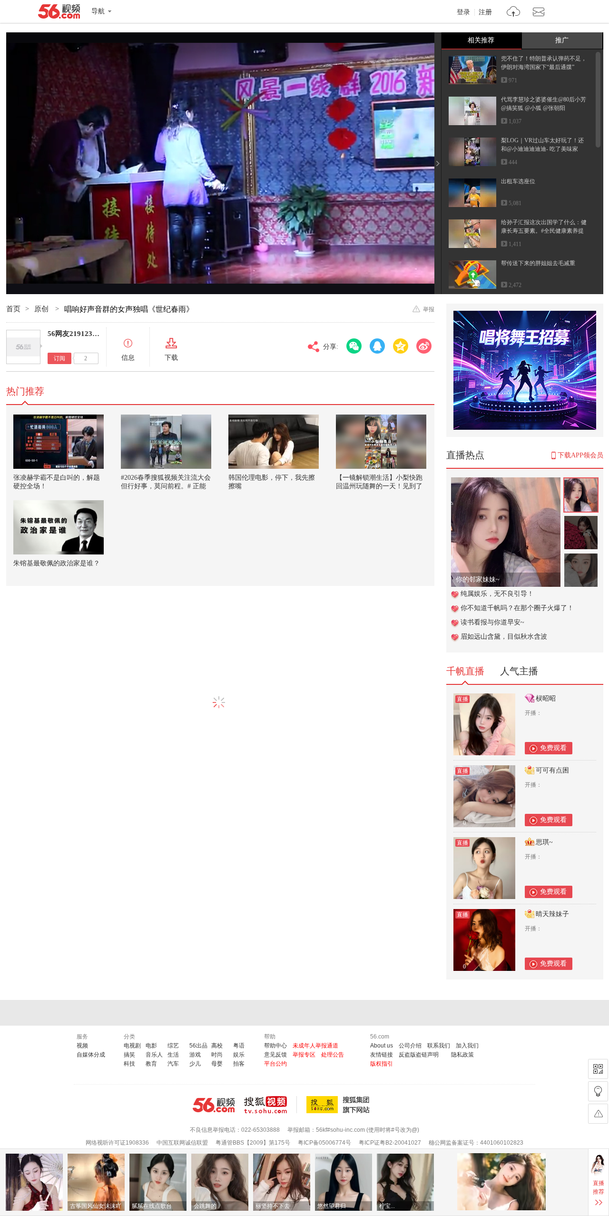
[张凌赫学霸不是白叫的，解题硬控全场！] (58, 442)
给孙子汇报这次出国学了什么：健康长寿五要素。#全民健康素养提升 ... (544, 231)
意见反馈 (275, 1054)
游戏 (195, 1054)
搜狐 (339, 1104)
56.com (59, 13)
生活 (173, 1054)
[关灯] (598, 1091)
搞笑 (129, 1054)
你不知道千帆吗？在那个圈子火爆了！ (517, 608)
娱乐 (239, 1054)
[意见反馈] (598, 1114)
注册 (485, 12)
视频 (82, 1045)
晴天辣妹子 (552, 914)
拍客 (239, 1063)
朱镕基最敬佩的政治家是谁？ (56, 563)
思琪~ (544, 842)
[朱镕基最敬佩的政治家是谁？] (58, 527)
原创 (42, 309)
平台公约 (275, 1063)
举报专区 (304, 1054)
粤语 (239, 1045)
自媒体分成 (91, 1054)
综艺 (173, 1045)
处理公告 (332, 1054)
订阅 (59, 358)
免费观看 (553, 747)
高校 (217, 1045)
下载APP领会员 (580, 455)
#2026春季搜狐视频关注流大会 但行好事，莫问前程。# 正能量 (166, 486)
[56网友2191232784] (23, 347)
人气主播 (519, 671)
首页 (13, 309)
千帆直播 (465, 671)
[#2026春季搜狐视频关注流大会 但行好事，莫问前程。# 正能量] (166, 442)
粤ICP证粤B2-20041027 (390, 1142)
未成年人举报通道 (315, 1045)
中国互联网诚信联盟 (182, 1142)
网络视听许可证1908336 (117, 1142)
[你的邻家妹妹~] (505, 482)
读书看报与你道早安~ (492, 622)
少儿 (195, 1063)
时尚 (217, 1054)
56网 (214, 1105)
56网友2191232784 (78, 333)
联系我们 (438, 1045)
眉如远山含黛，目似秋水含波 (504, 636)
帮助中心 (275, 1045)
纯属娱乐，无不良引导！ (497, 593)
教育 (151, 1063)
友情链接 (381, 1054)
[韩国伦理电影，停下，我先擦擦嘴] (273, 442)
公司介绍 (410, 1045)
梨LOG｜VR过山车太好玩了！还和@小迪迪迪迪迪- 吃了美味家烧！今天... (542, 149)
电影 (151, 1045)
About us (381, 1045)
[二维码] (598, 1069)
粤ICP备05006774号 (324, 1142)
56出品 (198, 1045)
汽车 (173, 1063)
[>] (514, 12)
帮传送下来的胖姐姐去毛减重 (538, 263)
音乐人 (154, 1054)
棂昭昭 (546, 698)
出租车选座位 (518, 181)
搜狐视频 (270, 1104)
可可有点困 (552, 770)
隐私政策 (462, 1054)
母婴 (217, 1063)
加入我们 (467, 1045)
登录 (463, 12)
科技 (129, 1063)
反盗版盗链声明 (419, 1054)
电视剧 (132, 1045)
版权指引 (381, 1063)
